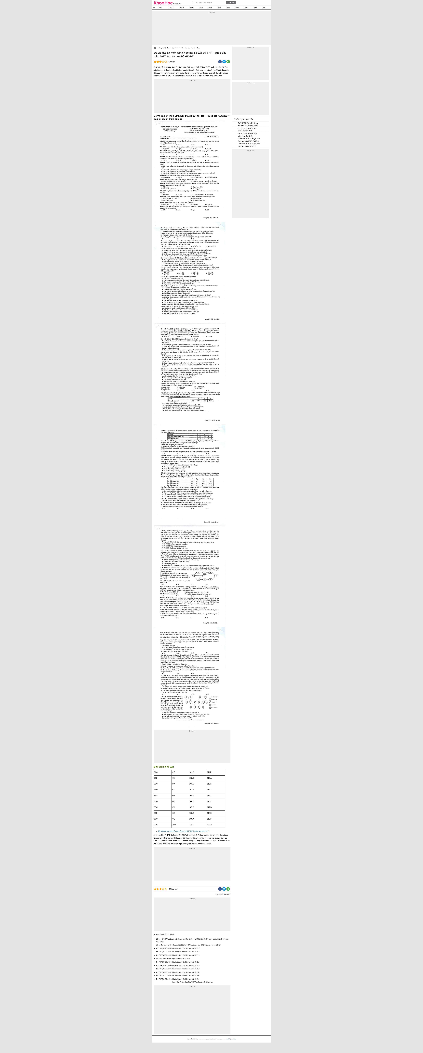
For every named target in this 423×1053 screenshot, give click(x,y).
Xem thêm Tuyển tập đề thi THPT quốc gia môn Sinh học (192, 982)
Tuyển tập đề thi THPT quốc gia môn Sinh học (183, 48)
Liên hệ (228, 1039)
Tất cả (160, 7)
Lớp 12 (161, 48)
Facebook (233, 1039)
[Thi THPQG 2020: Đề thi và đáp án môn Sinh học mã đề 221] (235, 124)
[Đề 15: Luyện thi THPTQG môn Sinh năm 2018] (235, 129)
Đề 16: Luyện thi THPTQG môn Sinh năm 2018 (247, 134)
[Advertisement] (211, 29)
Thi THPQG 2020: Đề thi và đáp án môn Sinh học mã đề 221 (248, 124)
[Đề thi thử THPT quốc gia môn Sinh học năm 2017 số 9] (235, 145)
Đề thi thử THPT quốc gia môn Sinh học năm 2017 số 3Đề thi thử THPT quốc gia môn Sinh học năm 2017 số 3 (249, 140)
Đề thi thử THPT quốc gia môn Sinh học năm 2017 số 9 (249, 145)
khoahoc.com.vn (155, 48)
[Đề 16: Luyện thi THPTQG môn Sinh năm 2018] (235, 134)
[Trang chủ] (167, 3)
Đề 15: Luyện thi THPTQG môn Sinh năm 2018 (247, 129)
